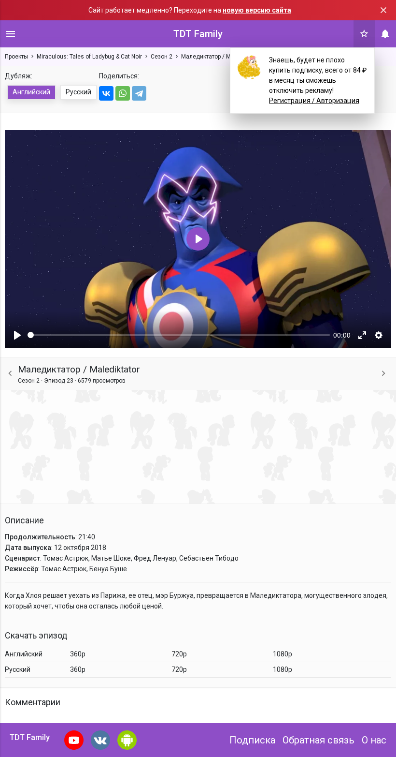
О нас (374, 740)
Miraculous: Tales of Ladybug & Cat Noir (89, 56)
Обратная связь (318, 740)
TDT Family (198, 34)
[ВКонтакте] (106, 93)
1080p (282, 654)
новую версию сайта (257, 10)
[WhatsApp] (122, 93)
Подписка (252, 740)
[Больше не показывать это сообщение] (383, 10)
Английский (31, 92)
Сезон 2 (161, 56)
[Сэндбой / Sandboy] (383, 374)
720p (179, 654)
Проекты (16, 56)
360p (77, 654)
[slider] (179, 335)
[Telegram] (139, 93)
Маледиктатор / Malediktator (220, 56)
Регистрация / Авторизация (314, 100)
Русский (78, 92)
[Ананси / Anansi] (10, 374)
